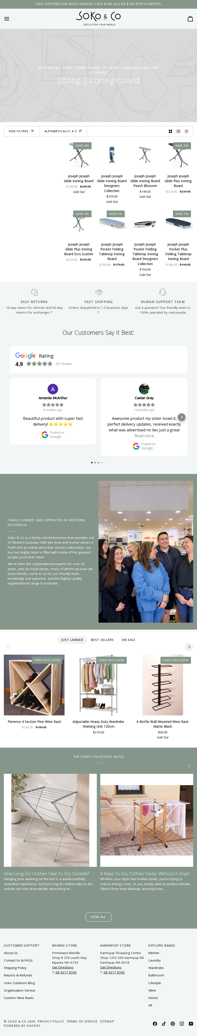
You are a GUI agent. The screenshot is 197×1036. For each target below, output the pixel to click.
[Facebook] (155, 1024)
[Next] (189, 647)
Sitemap (107, 1021)
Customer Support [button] (22, 945)
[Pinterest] (173, 1024)
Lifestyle (154, 983)
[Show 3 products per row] (178, 131)
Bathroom (156, 975)
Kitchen (153, 953)
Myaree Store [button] (65, 945)
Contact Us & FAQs (18, 960)
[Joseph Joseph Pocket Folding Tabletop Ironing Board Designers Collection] (145, 223)
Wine (152, 990)
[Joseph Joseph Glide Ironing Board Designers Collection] (112, 155)
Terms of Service (82, 1021)
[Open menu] (11, 19)
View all (98, 917)
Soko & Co (17, 1021)
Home (153, 998)
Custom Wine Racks (19, 998)
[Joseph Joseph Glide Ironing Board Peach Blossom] (145, 155)
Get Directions (63, 967)
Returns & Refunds (18, 975)
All (150, 1005)
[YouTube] (191, 1024)
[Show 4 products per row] (188, 131)
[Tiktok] (164, 1024)
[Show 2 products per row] (170, 131)
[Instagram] (182, 1024)
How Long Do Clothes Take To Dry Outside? (46, 873)
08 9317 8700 (66, 972)
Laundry (154, 960)
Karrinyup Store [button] (115, 945)
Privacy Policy (51, 1021)
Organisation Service (19, 990)
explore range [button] (162, 945)
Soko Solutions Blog (19, 983)
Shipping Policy (15, 968)
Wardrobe (156, 968)
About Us (11, 953)
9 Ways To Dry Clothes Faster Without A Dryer (145, 873)
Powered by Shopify (22, 1026)
